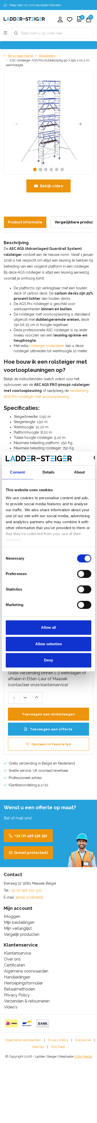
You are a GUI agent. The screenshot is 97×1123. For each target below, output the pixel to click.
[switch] (84, 574)
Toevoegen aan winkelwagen (48, 714)
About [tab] (79, 472)
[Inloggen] (60, 20)
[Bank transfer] (42, 1023)
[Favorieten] (69, 20)
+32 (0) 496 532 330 (31, 836)
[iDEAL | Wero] (11, 1023)
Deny (48, 660)
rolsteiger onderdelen (47, 346)
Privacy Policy (58, 1040)
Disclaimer (83, 1040)
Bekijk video (51, 186)
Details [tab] (49, 472)
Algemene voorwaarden (23, 1040)
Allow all (48, 627)
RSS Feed (58, 1047)
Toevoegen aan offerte (50, 729)
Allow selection (48, 644)
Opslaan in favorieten (51, 744)
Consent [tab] (17, 472)
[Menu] (5, 33)
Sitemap (38, 1047)
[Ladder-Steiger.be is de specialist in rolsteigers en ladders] (24, 18)
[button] (35, 169)
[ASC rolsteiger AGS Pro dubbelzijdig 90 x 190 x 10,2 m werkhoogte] (48, 123)
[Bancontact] (27, 1023)
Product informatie (25, 222)
